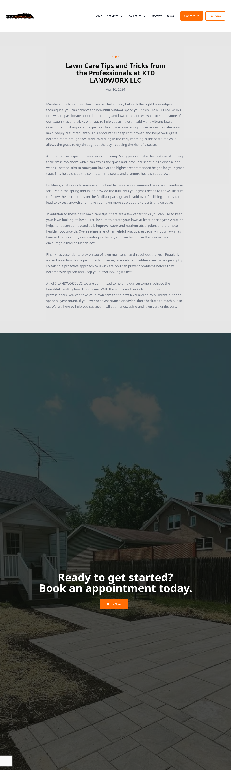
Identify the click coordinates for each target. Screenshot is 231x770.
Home (98, 16)
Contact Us (191, 16)
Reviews (156, 16)
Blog (170, 16)
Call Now (215, 16)
